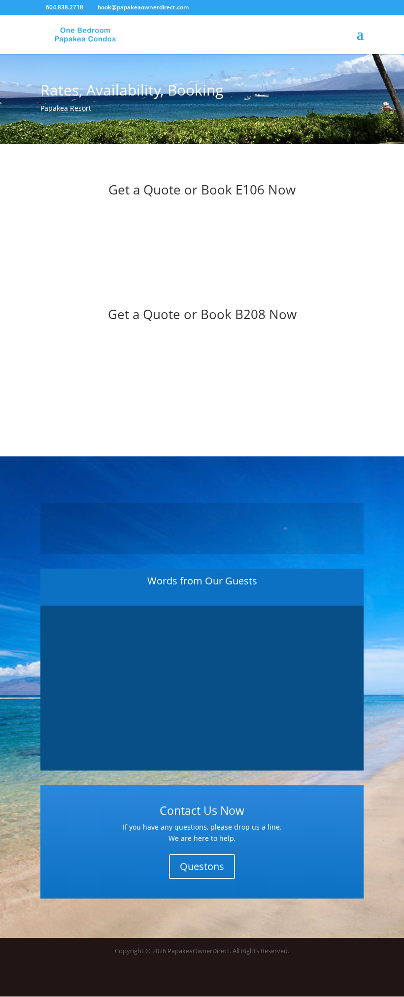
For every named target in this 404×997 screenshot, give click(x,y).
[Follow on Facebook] (336, 980)
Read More (202, 716)
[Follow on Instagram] (356, 980)
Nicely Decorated (202, 660)
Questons (202, 866)
